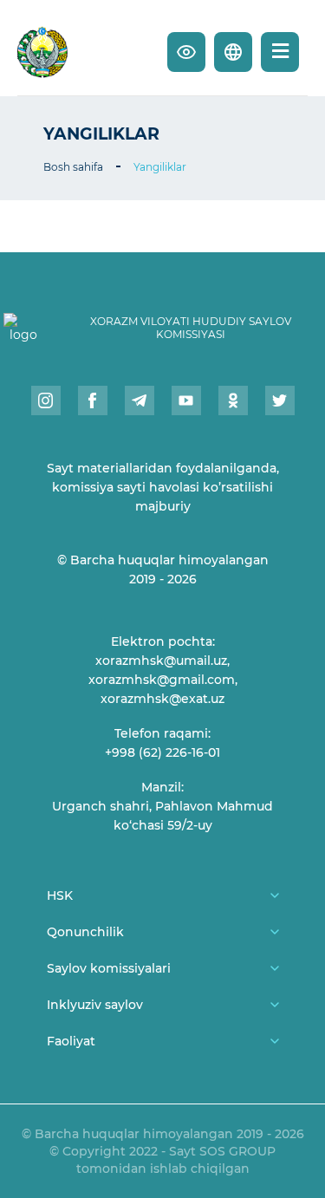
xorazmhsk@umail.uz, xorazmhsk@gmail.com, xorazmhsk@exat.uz (162, 679)
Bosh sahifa (73, 166)
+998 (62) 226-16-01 (162, 752)
